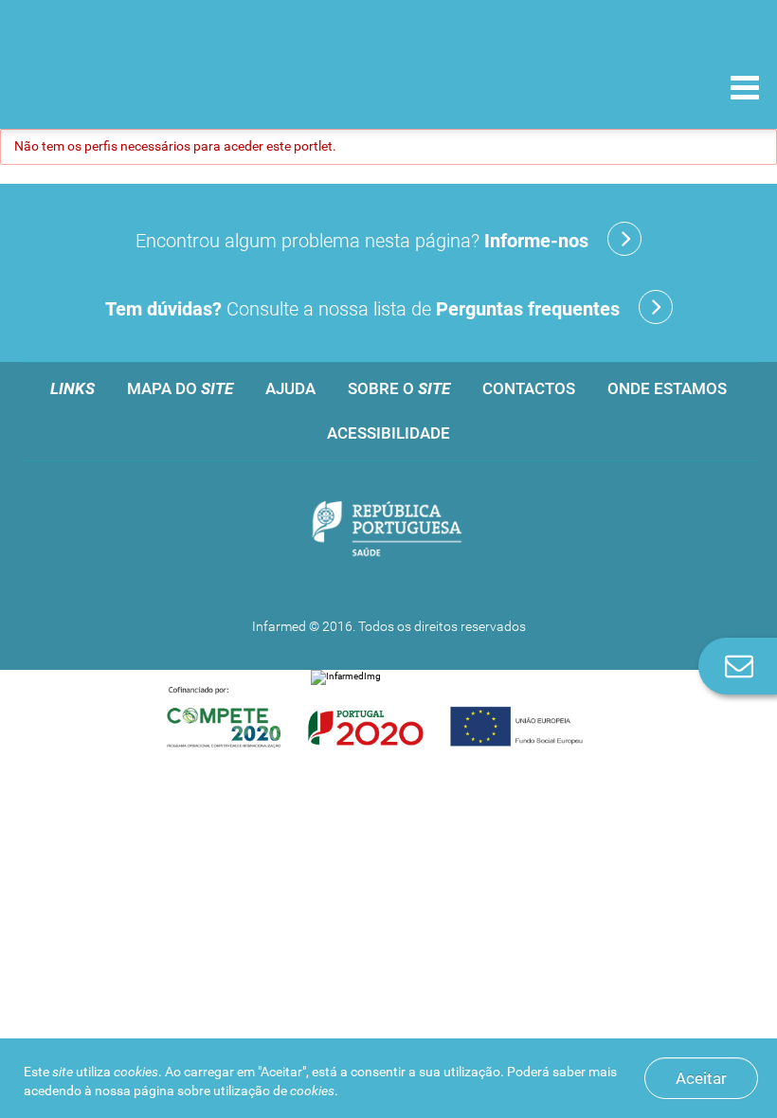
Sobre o (399, 388)
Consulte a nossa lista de (362, 309)
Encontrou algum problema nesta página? (362, 240)
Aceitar (701, 1078)
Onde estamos (667, 388)
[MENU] (745, 90)
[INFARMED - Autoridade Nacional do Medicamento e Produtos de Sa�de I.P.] (144, 86)
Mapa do (180, 388)
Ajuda (290, 388)
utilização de (273, 1090)
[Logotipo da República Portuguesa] (388, 530)
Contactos (528, 388)
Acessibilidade (388, 433)
